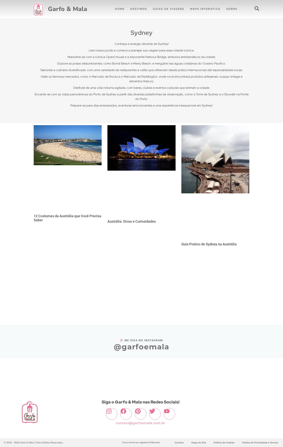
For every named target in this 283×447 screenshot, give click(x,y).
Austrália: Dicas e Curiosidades (131, 221)
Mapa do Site (198, 442)
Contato (179, 442)
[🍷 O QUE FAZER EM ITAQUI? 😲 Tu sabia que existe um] (165, 373)
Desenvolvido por (141, 442)
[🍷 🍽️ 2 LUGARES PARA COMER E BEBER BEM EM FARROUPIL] (260, 373)
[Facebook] (126, 414)
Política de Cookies (224, 442)
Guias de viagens (168, 9)
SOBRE (231, 9)
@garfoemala (141, 346)
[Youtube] (169, 414)
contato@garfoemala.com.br (140, 423)
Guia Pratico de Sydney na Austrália (209, 244)
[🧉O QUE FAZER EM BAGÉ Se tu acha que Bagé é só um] (23, 373)
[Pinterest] (140, 414)
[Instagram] (111, 414)
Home (120, 9)
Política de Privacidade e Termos (260, 442)
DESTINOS (138, 9)
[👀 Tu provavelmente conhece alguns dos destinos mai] (213, 373)
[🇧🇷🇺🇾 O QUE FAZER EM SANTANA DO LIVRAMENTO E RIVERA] (70, 373)
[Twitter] (155, 414)
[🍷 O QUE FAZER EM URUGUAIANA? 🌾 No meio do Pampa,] (118, 373)
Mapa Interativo (205, 9)
